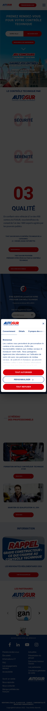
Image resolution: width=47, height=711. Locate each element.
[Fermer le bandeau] (43, 323)
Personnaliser (22, 379)
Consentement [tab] (9, 331)
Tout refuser (23, 387)
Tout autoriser (23, 372)
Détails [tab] (22, 331)
